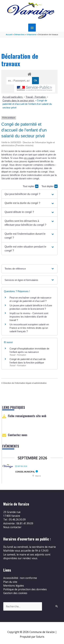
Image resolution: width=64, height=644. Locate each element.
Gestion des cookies (15, 593)
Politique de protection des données (25, 589)
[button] (29, 194)
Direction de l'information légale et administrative (25, 383)
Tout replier (29, 186)
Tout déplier (48, 186)
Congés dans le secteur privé (18, 100)
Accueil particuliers (12, 97)
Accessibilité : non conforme (20, 578)
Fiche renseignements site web (27, 416)
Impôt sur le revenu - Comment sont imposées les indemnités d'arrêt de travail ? (29, 316)
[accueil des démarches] (29, 73)
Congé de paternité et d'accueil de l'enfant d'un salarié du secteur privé (27, 104)
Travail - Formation (36, 97)
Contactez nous (17, 435)
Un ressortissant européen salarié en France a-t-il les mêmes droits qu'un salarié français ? (29, 328)
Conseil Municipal (25, 471)
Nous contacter (12, 527)
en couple (29, 158)
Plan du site (10, 582)
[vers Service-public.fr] (34, 88)
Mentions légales (13, 585)
